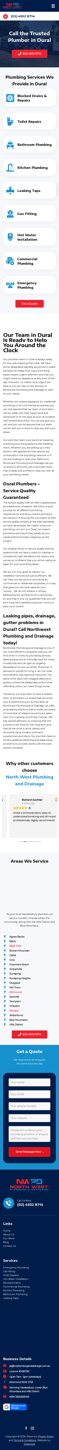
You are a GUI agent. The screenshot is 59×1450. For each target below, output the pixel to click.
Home (7, 1230)
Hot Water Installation (15, 1279)
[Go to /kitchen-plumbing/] (29, 167)
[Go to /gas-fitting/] (29, 213)
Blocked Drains (12, 1282)
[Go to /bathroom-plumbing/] (29, 144)
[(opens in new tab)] (15, 1406)
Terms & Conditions (25, 1440)
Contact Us (9, 1246)
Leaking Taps (10, 1298)
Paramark (29, 1444)
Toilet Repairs (11, 1275)
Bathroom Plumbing (15, 1294)
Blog (6, 1242)
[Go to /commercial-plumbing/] (29, 261)
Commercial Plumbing (16, 1286)
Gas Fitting (9, 1271)
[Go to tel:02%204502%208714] (29, 16)
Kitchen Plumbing (13, 1290)
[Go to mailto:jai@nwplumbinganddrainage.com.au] (29, 1366)
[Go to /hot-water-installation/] (29, 237)
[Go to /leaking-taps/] (29, 190)
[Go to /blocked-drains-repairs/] (29, 97)
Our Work (8, 1238)
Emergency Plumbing (16, 1267)
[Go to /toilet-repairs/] (29, 121)
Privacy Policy (46, 1436)
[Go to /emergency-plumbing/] (29, 285)
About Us (8, 1234)
